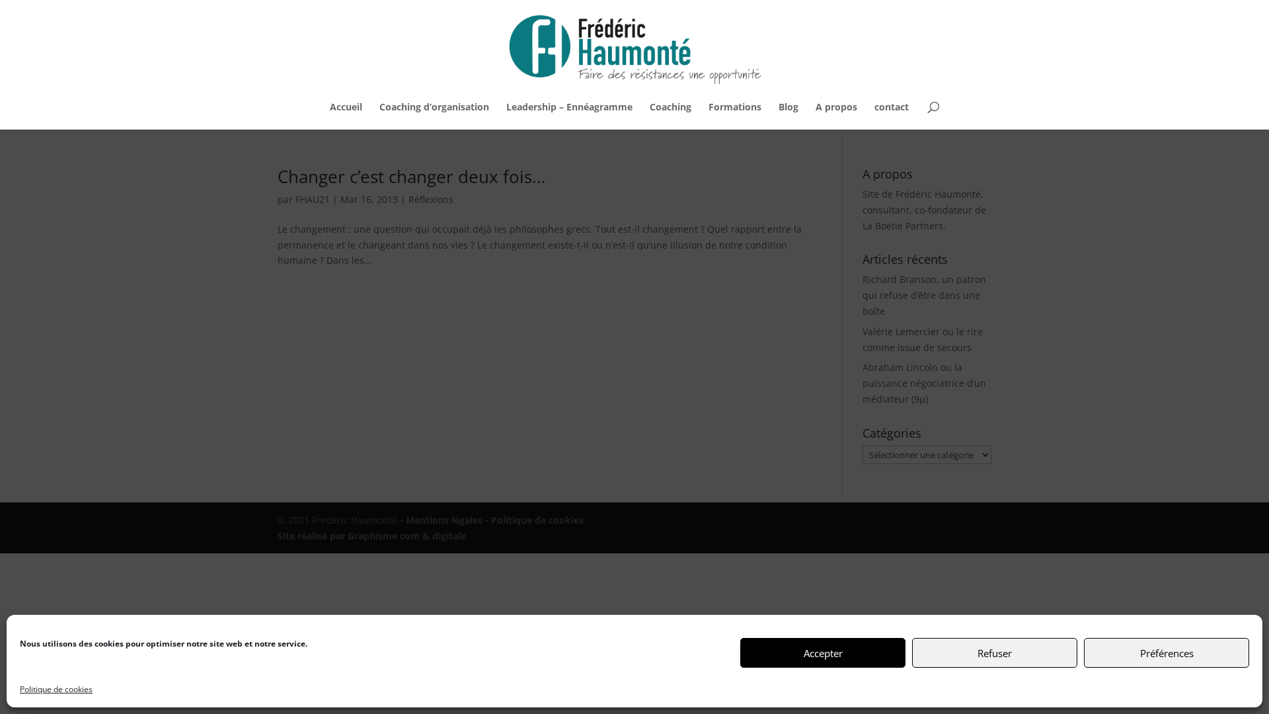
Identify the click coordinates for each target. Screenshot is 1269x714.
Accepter (823, 653)
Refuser (995, 653)
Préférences (1167, 653)
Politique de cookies (56, 689)
